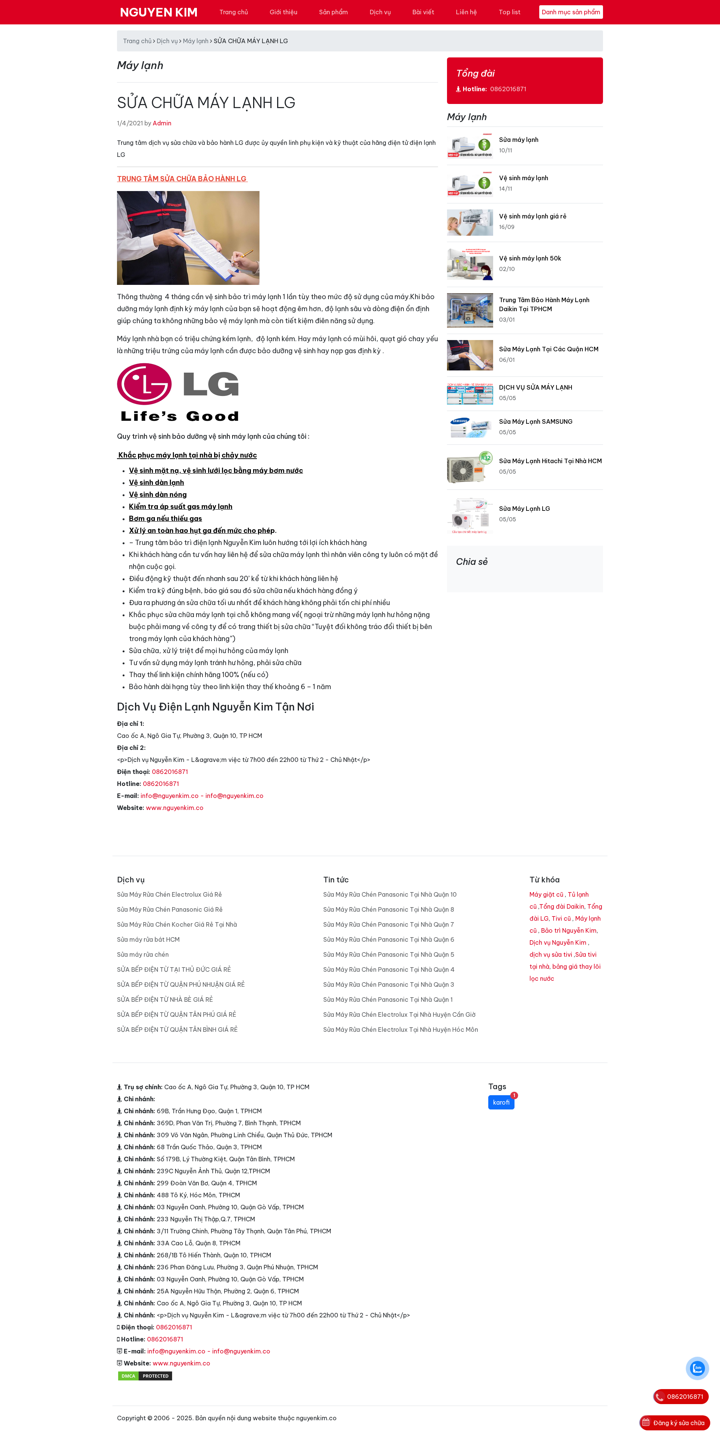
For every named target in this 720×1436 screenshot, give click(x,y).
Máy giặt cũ (546, 894)
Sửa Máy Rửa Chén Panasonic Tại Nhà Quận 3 (388, 984)
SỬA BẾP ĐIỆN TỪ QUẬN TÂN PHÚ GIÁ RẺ (176, 1014)
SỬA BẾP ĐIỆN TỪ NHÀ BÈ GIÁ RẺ (165, 999)
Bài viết (423, 12)
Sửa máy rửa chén (143, 954)
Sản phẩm (333, 12)
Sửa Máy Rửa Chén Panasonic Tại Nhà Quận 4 (389, 969)
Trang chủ (233, 12)
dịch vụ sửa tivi (551, 954)
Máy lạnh (195, 41)
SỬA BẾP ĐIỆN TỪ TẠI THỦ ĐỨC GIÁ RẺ (174, 969)
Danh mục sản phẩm (571, 12)
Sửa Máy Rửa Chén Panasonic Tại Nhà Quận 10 (390, 894)
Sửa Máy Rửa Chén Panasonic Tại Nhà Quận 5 (388, 954)
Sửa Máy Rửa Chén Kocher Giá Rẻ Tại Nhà (177, 924)
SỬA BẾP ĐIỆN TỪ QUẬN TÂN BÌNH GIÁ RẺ (177, 1029)
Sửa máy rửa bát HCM (148, 939)
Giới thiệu (283, 12)
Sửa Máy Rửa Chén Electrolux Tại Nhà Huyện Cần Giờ (399, 1014)
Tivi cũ (561, 918)
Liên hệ (466, 12)
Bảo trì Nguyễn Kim (569, 930)
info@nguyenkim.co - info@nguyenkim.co (202, 795)
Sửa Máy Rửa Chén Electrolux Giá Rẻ (169, 894)
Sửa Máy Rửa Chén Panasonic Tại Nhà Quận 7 (388, 924)
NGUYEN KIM (159, 12)
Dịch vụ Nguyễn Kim (558, 942)
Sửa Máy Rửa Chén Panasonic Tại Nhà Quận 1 (388, 999)
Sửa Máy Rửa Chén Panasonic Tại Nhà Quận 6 (388, 939)
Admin (162, 123)
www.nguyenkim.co (175, 807)
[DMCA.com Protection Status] (145, 1375)
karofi (503, 1100)
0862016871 (170, 771)
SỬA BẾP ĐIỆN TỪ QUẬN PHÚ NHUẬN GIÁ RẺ (181, 984)
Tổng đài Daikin (561, 906)
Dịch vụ (380, 12)
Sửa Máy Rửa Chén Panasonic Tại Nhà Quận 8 (388, 909)
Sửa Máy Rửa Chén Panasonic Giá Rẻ (170, 909)
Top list (509, 12)
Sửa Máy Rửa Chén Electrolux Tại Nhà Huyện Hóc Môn (400, 1029)
